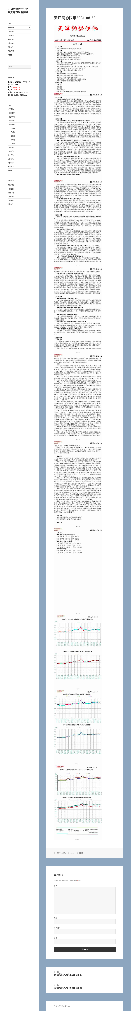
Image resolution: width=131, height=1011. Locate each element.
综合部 (13, 144)
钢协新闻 (11, 31)
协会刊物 (11, 39)
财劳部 (13, 128)
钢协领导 (12, 117)
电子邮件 (58, 928)
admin (72, 853)
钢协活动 (11, 43)
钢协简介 (12, 113)
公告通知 (11, 35)
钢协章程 (12, 121)
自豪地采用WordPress (62, 1006)
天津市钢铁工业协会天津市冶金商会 (18, 10)
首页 (9, 24)
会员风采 (11, 51)
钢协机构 (12, 124)
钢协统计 (11, 47)
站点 (55, 938)
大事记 (10, 55)
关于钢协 (11, 27)
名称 (56, 918)
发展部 (13, 136)
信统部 (13, 140)
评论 (55, 886)
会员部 (13, 132)
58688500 (16, 87)
